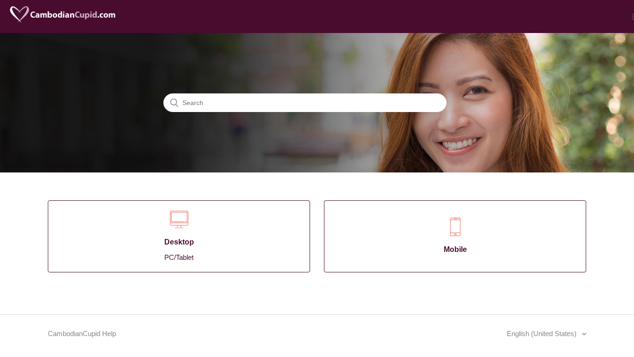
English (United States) (542, 333)
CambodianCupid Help (82, 333)
